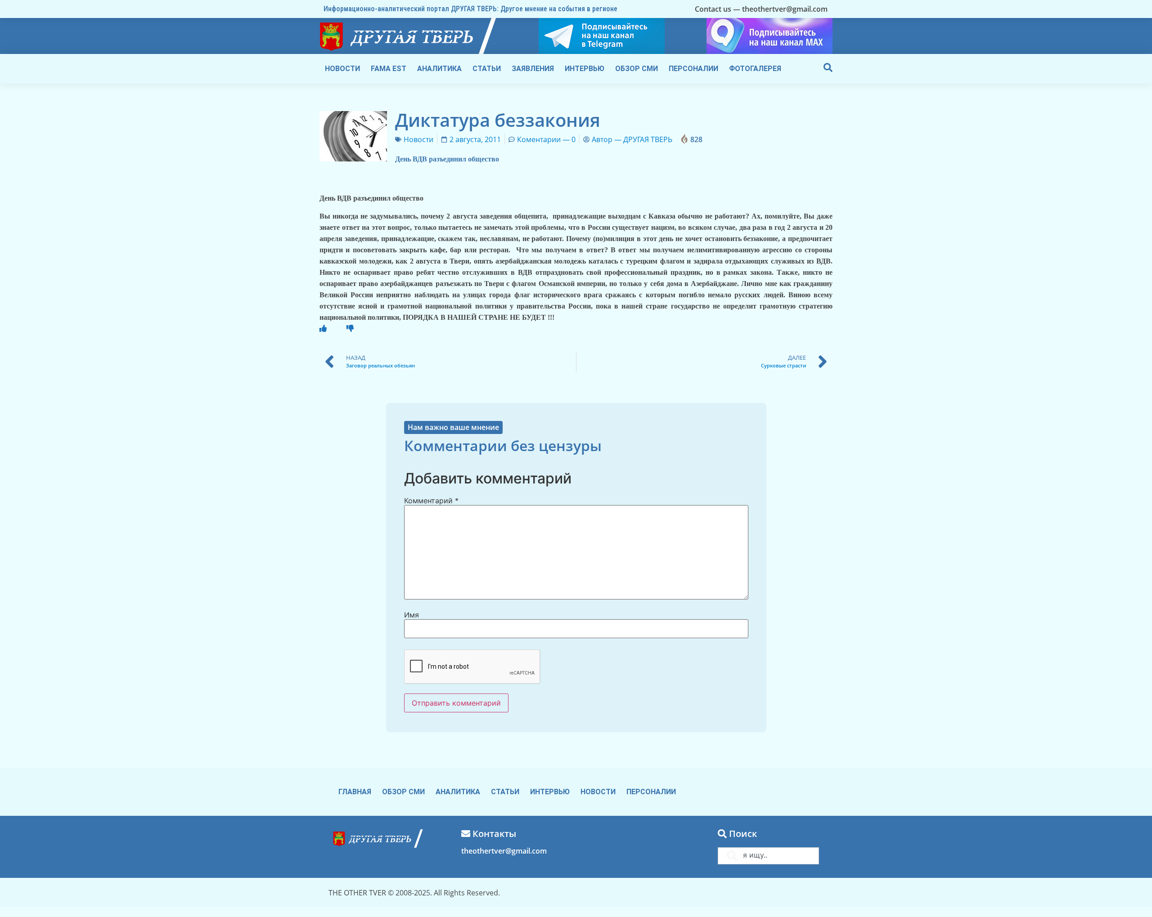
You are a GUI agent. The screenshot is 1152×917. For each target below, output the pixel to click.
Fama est (388, 68)
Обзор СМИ (636, 68)
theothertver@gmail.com (504, 851)
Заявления (533, 68)
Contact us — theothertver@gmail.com (761, 9)
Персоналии (693, 68)
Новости (342, 68)
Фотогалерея (755, 68)
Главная (354, 791)
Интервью (584, 68)
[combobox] (768, 855)
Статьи (486, 68)
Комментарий (431, 500)
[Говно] (350, 328)
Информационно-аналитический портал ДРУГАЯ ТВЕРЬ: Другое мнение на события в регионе (470, 8)
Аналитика (439, 68)
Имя (411, 614)
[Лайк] (323, 328)
